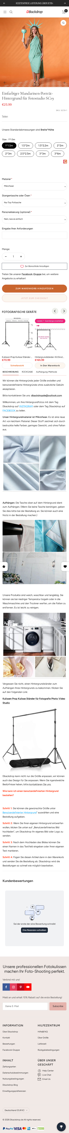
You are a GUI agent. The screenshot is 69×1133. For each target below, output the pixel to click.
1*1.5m (9, 145)
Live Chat (46, 1075)
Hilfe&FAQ (43, 1031)
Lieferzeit (42, 1044)
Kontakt (6, 1037)
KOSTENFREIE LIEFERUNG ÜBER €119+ (34, 3)
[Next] (64, 311)
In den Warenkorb (50, 365)
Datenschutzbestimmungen (15, 1073)
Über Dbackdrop (10, 1031)
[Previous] (55, 311)
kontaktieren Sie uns (40, 784)
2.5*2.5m (25, 153)
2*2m (60, 145)
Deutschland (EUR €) (14, 1110)
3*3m (42, 153)
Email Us (46, 1079)
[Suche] (11, 12)
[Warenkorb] (63, 12)
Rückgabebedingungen (48, 1050)
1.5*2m (26, 145)
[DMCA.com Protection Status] (41, 1128)
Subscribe (58, 1006)
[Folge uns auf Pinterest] (20, 987)
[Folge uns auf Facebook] (6, 987)
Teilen (5, 116)
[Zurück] (5, 83)
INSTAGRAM (26, 406)
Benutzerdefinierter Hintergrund (20, 812)
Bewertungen (9, 1044)
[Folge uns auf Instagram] (13, 987)
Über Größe (43, 1037)
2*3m (8, 153)
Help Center (48, 1070)
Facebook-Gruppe (11, 1050)
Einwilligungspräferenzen (14, 1091)
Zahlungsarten (9, 1066)
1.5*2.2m (43, 145)
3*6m (57, 153)
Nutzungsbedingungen (13, 1079)
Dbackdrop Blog (10, 1085)
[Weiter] (64, 83)
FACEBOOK (9, 410)
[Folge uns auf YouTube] (27, 987)
